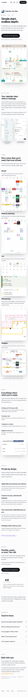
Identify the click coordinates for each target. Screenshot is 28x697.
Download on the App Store (10, 35)
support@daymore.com (7, 673)
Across (5, 2)
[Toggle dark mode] (17, 2)
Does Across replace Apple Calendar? (12, 622)
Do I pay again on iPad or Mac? (9, 631)
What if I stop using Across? (9, 636)
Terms (8, 691)
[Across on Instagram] (11, 2)
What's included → (5, 573)
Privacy (3, 691)
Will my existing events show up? (10, 626)
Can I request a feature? (8, 641)
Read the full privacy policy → (9, 535)
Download (23, 2)
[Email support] (14, 2)
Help (12, 691)
